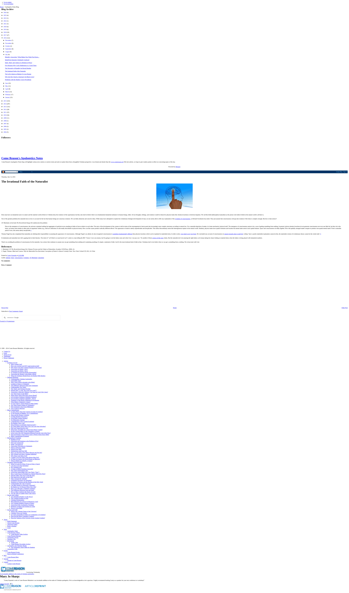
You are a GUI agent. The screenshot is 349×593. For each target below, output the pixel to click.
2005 (5, 129)
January (7, 97)
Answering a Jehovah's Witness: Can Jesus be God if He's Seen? (29, 392)
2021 (5, 24)
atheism (8, 258)
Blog (5, 555)
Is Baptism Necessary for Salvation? (21, 480)
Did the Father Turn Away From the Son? (23, 475)
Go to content (7, 2)
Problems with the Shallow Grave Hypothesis (18, 79)
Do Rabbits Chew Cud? (18, 423)
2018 (5, 32)
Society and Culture (13, 495)
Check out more (4, 584)
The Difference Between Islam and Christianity (24, 385)
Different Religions (12, 377)
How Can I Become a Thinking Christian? (23, 488)
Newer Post (4, 308)
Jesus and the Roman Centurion (20, 415)
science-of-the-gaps (157, 238)
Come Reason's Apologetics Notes (22, 158)
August (7, 51)
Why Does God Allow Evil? (19, 456)
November (8, 43)
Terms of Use (7, 354)
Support (6, 559)
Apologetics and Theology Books (17, 546)
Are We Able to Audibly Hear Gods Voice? (23, 493)
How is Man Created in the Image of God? (23, 492)
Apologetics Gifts (12, 549)
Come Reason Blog (13, 557)
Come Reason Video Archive (19, 534)
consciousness (19, 258)
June (6, 83)
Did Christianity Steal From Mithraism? (22, 407)
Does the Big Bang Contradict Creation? (22, 516)
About (5, 519)
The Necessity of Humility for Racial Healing (18, 68)
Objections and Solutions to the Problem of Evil (24, 441)
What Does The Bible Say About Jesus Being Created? (27, 429)
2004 (5, 132)
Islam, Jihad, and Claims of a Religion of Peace (18, 62)
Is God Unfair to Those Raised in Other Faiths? (24, 403)
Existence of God (12, 362)
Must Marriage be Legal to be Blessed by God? (24, 501)
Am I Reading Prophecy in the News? (22, 496)
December (8, 40)
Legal (5, 353)
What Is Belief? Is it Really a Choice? (21, 461)
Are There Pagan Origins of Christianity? (23, 405)
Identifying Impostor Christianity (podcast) (17, 60)
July (6, 54)
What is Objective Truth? (18, 447)
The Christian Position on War (19, 498)
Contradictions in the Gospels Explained (22, 421)
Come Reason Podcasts (14, 536)
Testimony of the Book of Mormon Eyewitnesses (25, 400)
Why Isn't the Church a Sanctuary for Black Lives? (19, 77)
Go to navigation (8, 4)
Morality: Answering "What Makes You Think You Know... (22, 57)
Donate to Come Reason (14, 560)
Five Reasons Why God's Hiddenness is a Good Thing (20, 65)
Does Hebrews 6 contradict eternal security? (23, 425)
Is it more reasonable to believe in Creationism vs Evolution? (28, 514)
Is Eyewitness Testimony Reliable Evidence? (24, 397)
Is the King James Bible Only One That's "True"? (25, 472)
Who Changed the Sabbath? (19, 479)
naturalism (41, 258)
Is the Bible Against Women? (19, 418)
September (8, 49)
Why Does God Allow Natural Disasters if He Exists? (26, 367)
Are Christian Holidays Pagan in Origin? (22, 503)
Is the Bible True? (16, 380)
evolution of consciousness (182, 219)
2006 (5, 126)
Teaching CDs (11, 539)
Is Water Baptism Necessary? (19, 416)
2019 (5, 29)
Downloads (10, 541)
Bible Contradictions (13, 410)
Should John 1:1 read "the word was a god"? (24, 390)
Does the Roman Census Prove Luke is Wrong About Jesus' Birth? (30, 434)
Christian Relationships (17, 500)
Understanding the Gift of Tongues (21, 483)
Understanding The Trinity (18, 387)
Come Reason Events (13, 552)
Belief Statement (12, 521)
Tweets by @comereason (7, 321)
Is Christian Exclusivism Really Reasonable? (24, 372)
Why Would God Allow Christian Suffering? (24, 454)
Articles (6, 361)
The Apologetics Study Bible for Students (23, 547)
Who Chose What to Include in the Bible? (23, 382)
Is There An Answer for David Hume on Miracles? (25, 459)
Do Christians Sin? (16, 467)
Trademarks (7, 356)
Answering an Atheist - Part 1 (19, 369)
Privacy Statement (9, 358)
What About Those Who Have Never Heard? (24, 395)
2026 (5, 12)
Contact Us (7, 351)
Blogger (178, 167)
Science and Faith (12, 510)
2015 (5, 101)
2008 (5, 121)
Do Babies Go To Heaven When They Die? (23, 487)
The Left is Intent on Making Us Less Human (18, 74)
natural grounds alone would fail (233, 234)
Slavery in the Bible (16, 508)
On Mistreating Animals (18, 420)
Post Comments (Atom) (16, 311)
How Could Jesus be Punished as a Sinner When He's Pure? (28, 474)
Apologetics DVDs (12, 537)
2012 (5, 109)
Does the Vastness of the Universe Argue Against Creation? (28, 518)
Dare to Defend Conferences (15, 554)
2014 (5, 104)
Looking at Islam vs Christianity (20, 384)
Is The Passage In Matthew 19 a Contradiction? (24, 413)
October (7, 46)
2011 (5, 112)
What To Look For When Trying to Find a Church (25, 464)
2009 (5, 118)
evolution (26, 258)
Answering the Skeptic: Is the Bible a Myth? (23, 374)
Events (6, 550)
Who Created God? (16, 364)
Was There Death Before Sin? (19, 470)
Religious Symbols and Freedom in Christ (23, 506)
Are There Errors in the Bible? (19, 394)
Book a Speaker (11, 526)
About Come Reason (13, 523)
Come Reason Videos (13, 532)
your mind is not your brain (188, 234)
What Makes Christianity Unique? (20, 402)
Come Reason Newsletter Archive (20, 544)
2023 (5, 18)
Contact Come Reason (13, 563)
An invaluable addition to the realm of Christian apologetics (17, 574)
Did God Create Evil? (17, 443)
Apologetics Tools (12, 531)
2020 (5, 26)
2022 (5, 21)
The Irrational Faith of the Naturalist (15, 71)
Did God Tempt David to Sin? (19, 428)
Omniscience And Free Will (19, 451)
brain (12, 258)
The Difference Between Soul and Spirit (22, 490)
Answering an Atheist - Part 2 (19, 371)
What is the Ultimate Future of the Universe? (24, 511)
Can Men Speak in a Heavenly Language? (23, 485)
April (7, 89)
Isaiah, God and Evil (17, 444)
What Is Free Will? (16, 449)
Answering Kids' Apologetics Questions (22, 505)
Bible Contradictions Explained (20, 436)
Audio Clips (14, 542)
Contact (6, 562)
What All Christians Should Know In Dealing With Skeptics (28, 376)
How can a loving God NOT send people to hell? (25, 366)
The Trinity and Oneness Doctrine (20, 389)
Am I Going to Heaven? (18, 408)
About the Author (12, 524)
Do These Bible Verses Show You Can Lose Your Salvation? (28, 426)
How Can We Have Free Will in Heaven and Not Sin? (26, 452)
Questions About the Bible (14, 462)
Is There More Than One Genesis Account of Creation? (27, 411)
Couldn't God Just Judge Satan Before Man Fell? (25, 457)
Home (2, 7)
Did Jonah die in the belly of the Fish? (22, 477)
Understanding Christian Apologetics (21, 379)
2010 (5, 115)
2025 (5, 15)
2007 (5, 123)
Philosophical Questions (14, 438)
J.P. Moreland (33, 258)
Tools (5, 529)
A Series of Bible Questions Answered (22, 469)
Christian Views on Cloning (19, 513)
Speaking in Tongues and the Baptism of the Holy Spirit (27, 482)
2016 (5, 38)
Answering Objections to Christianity (21, 446)
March (7, 92)
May (6, 86)
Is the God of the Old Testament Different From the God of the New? (31, 433)
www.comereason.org (117, 162)
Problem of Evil (15, 439)
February (8, 94)
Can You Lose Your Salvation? (20, 465)
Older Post (345, 308)
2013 (5, 106)
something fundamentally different (122, 234)
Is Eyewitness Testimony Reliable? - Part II (23, 398)
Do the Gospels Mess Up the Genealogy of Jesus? (25, 431)
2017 (5, 35)
